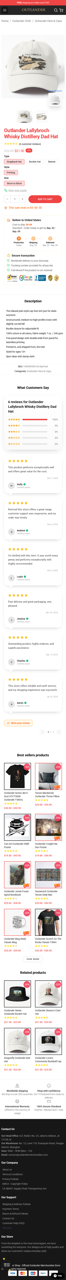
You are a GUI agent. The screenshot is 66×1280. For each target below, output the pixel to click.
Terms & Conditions (12, 1174)
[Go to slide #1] (24, 116)
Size (6, 178)
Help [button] (60, 1276)
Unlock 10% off (7, 1265)
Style (6, 167)
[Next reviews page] (59, 732)
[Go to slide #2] (42, 116)
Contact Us (8, 1218)
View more (33, 959)
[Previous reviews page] (42, 732)
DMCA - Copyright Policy (15, 1183)
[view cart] (61, 10)
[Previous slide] (6, 66)
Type (6, 156)
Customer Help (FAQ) (13, 1223)
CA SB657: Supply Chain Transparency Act (24, 1188)
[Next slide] (59, 66)
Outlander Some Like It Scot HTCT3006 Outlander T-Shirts (16, 796)
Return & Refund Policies (15, 1213)
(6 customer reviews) (30, 144)
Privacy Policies (10, 1179)
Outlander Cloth (21, 21)
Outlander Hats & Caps (48, 21)
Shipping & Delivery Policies (16, 1204)
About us (7, 1169)
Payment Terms (10, 1209)
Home (4, 21)
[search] (56, 10)
